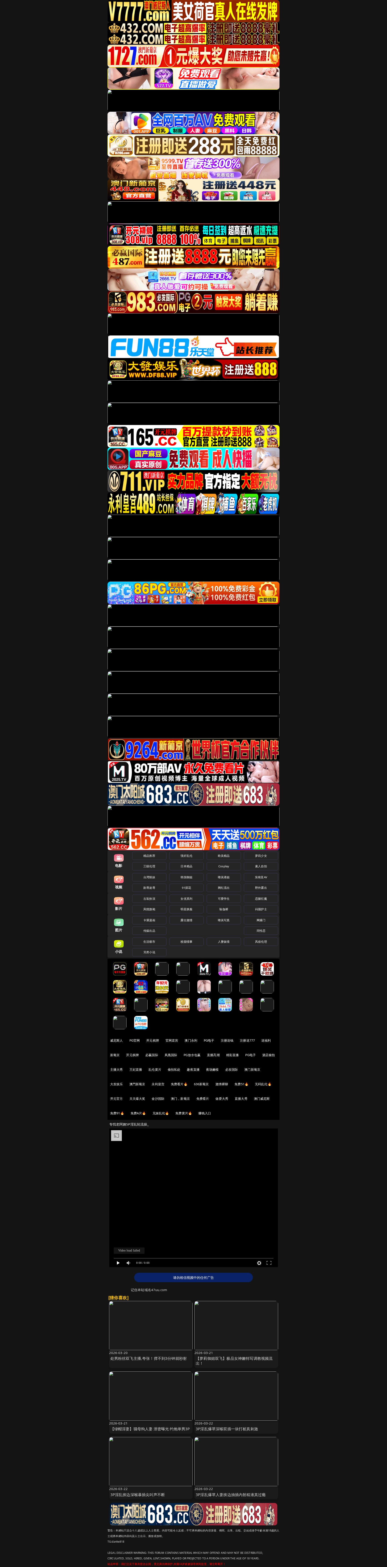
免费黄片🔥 (183, 1113)
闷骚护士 (261, 909)
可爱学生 (224, 899)
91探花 (186, 888)
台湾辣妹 (149, 877)
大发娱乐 (116, 1084)
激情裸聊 (221, 1084)
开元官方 (116, 1098)
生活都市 (149, 942)
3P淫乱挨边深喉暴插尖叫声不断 (137, 1494)
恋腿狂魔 (261, 899)
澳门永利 (191, 1040)
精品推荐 (149, 856)
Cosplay (223, 866)
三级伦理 (149, 866)
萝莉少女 (261, 856)
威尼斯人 (116, 1040)
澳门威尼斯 (262, 1098)
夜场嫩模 (212, 1069)
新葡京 (115, 1055)
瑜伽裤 (223, 909)
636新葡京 (201, 1084)
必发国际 (231, 1069)
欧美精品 (224, 856)
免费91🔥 (117, 1113)
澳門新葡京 (137, 1084)
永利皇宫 (158, 1084)
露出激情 (186, 920)
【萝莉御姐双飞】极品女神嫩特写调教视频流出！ (234, 1361)
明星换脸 (186, 909)
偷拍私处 (174, 1069)
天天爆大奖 (137, 1098)
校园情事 (186, 942)
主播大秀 (116, 1069)
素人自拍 (261, 866)
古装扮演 (149, 899)
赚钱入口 (204, 1113)
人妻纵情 (224, 942)
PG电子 (209, 1040)
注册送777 (247, 1040)
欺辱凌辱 (149, 888)
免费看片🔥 (179, 1084)
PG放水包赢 (192, 1055)
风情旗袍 (149, 909)
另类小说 (149, 952)
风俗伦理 (261, 942)
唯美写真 (224, 920)
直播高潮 (213, 1055)
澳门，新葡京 (180, 1098)
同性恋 (261, 931)
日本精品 (186, 866)
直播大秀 (241, 1098)
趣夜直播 (193, 1069)
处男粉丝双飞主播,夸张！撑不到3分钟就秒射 (148, 1358)
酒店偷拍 (268, 1055)
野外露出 (261, 888)
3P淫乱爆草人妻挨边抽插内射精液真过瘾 (231, 1494)
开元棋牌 (152, 1040)
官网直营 (172, 1040)
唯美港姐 (224, 877)
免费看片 (202, 1098)
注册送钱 (227, 1040)
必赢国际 (151, 1055)
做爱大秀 (221, 1098)
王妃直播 (135, 1069)
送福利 (266, 1040)
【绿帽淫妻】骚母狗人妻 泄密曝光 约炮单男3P (150, 1428)
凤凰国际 (171, 1055)
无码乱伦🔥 (263, 1084)
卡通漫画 (149, 920)
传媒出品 (149, 931)
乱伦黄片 (154, 1069)
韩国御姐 (186, 877)
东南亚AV (261, 877)
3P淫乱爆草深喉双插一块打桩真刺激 (227, 1428)
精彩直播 (232, 1055)
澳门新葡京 (252, 1069)
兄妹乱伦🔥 (161, 1113)
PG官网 (134, 1040)
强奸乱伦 (186, 856)
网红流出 (224, 888)
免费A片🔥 (138, 1113)
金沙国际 (158, 1098)
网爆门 (261, 920)
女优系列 (186, 899)
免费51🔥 (241, 1084)
